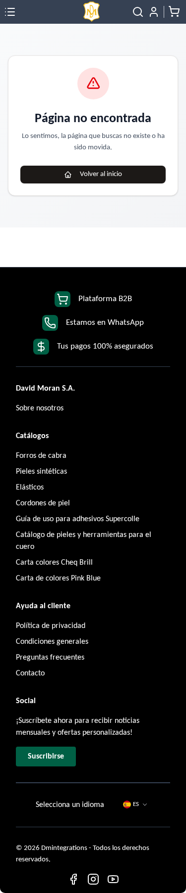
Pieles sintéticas (41, 472)
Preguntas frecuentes (50, 658)
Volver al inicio (101, 174)
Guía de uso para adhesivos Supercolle (77, 519)
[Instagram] (93, 879)
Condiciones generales (52, 642)
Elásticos (30, 487)
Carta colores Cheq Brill (54, 563)
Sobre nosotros (39, 408)
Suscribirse (46, 756)
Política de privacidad (50, 626)
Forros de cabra (41, 456)
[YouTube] (113, 879)
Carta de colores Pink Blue (58, 578)
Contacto (30, 673)
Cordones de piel (43, 503)
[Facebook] (73, 879)
